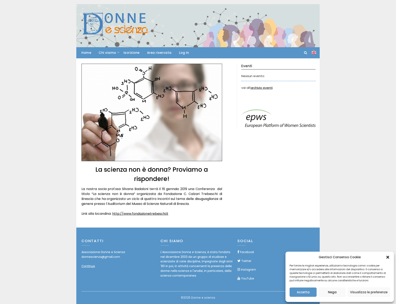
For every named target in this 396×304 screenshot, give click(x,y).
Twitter (245, 261)
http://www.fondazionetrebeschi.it (140, 213)
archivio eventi (261, 88)
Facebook (246, 252)
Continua (88, 266)
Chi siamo (107, 52)
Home (86, 52)
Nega (332, 292)
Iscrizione (132, 52)
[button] (388, 257)
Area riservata (159, 52)
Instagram (248, 270)
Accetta (303, 292)
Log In (184, 52)
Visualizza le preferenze (369, 292)
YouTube (247, 278)
